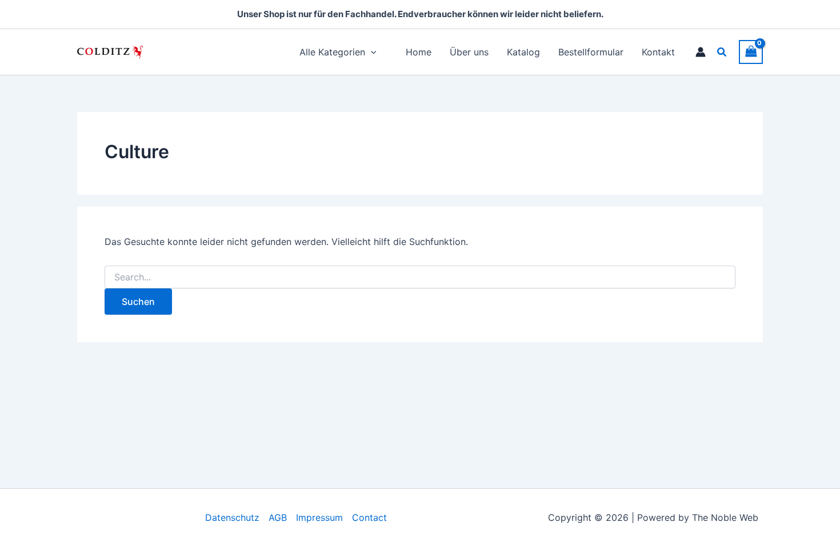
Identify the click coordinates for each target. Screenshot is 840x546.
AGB (278, 517)
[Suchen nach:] (420, 277)
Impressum (319, 517)
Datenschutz (232, 517)
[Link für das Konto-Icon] (700, 52)
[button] (722, 52)
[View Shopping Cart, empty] (751, 51)
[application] (371, 52)
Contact (369, 517)
